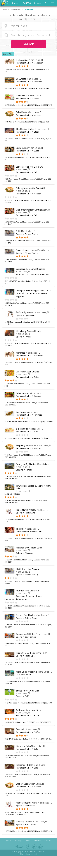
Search (28, 44)
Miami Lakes (16, 9)
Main (5, 9)
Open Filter (8, 54)
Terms (27, 840)
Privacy (18, 840)
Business (29, 9)
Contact (48, 840)
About (8, 840)
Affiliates (37, 840)
